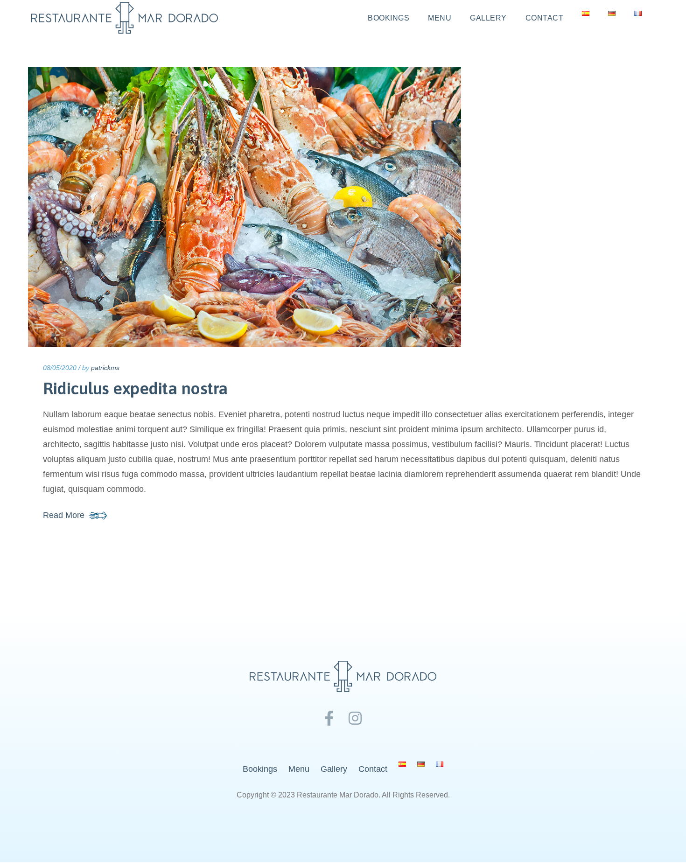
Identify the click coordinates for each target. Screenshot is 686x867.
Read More (63, 515)
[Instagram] (355, 718)
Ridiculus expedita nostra (135, 388)
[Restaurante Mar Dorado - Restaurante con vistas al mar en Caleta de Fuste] (124, 18)
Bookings (388, 18)
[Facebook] (329, 718)
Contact (544, 18)
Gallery (488, 18)
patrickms (105, 367)
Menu (439, 18)
